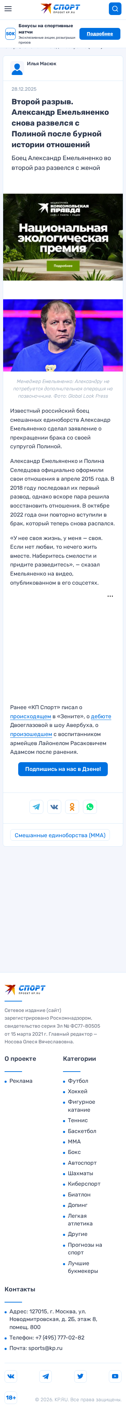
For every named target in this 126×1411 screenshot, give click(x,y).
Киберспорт (84, 1183)
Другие (78, 1234)
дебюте (101, 716)
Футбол (78, 1081)
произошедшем (31, 734)
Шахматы (80, 1173)
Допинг (78, 1205)
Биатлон (79, 1194)
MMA (74, 1141)
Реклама (21, 1081)
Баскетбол (82, 1131)
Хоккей (78, 1091)
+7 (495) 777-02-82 (59, 1337)
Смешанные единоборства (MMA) (60, 835)
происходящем (30, 716)
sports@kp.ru (45, 1348)
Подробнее (100, 33)
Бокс (74, 1152)
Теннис (78, 1120)
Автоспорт (82, 1162)
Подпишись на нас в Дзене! (63, 769)
